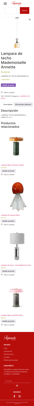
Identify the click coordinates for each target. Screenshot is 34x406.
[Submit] (17, 386)
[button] (30, 19)
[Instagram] (19, 396)
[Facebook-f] (14, 396)
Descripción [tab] (8, 104)
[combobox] (12, 10)
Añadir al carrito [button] (8, 171)
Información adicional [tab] (23, 104)
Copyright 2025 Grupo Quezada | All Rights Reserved (17, 403)
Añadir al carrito (8, 85)
